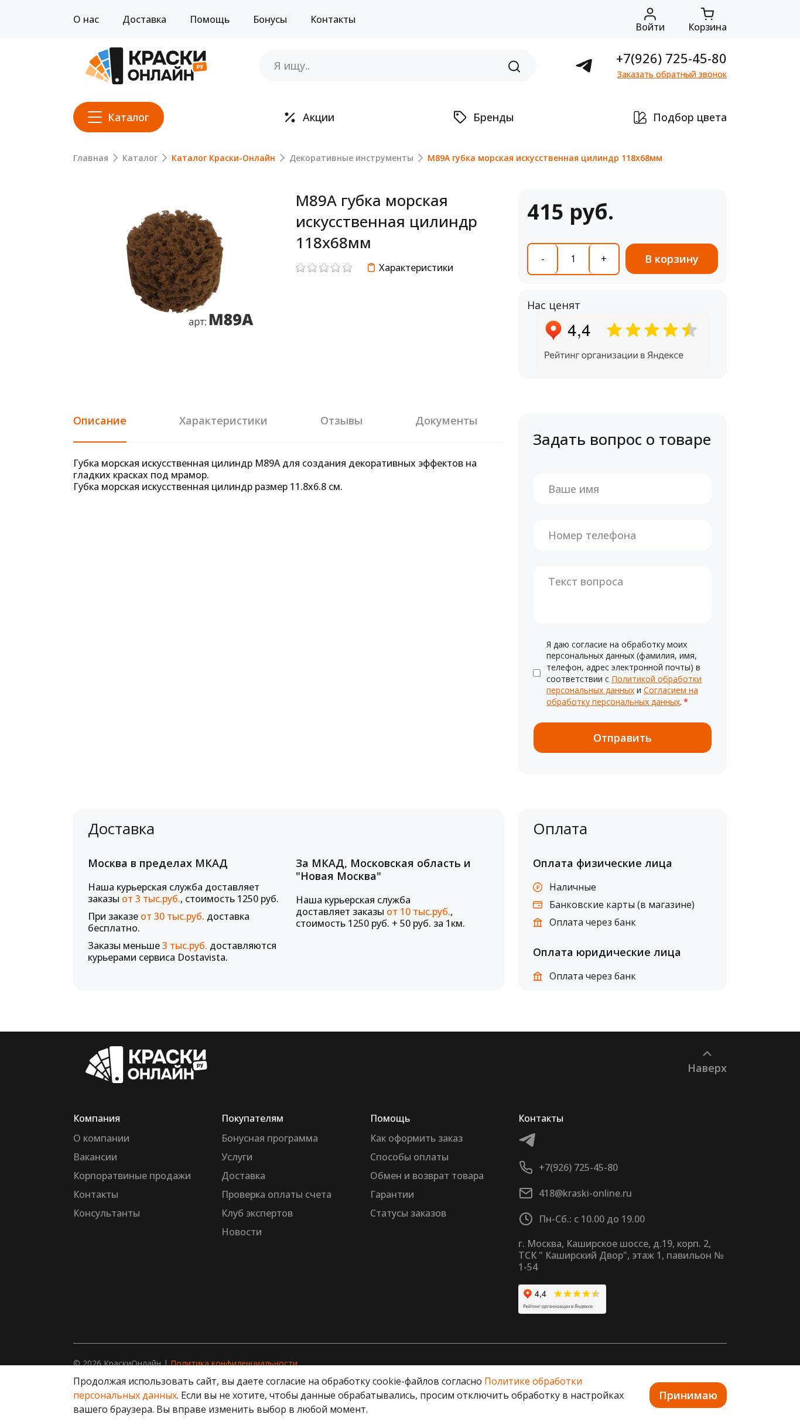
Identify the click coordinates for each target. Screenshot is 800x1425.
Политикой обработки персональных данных (624, 684)
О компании (101, 1138)
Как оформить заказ (416, 1138)
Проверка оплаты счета (276, 1194)
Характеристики (416, 267)
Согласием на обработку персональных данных (622, 695)
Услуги (236, 1157)
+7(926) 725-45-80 (671, 58)
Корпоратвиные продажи (132, 1175)
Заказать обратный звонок (672, 74)
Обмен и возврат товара (427, 1175)
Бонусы (270, 19)
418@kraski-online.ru (585, 1193)
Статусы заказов (408, 1213)
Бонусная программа (269, 1138)
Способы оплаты (409, 1157)
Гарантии (392, 1194)
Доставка (144, 19)
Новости (241, 1232)
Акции (318, 117)
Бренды (493, 117)
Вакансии (95, 1157)
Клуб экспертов (257, 1213)
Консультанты (106, 1213)
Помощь (210, 19)
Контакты (332, 19)
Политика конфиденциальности (234, 1363)
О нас (86, 19)
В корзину (672, 259)
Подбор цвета (690, 117)
